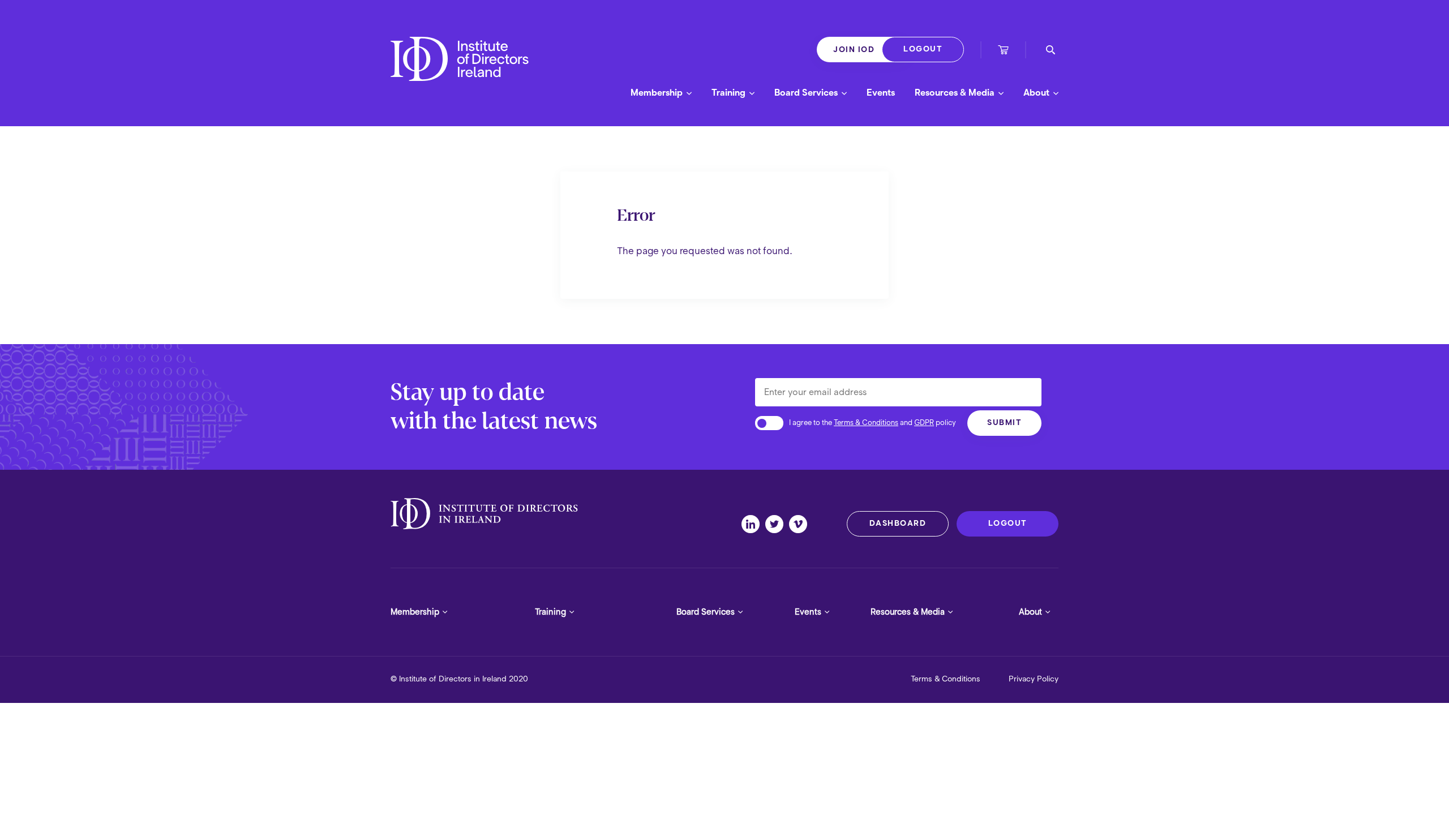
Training (729, 92)
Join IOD (853, 49)
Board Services (807, 92)
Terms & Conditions (866, 422)
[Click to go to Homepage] (484, 514)
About (1037, 92)
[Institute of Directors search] (1050, 50)
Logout (922, 49)
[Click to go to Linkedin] (753, 524)
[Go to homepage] (460, 69)
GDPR (924, 422)
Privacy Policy (1033, 679)
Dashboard (898, 523)
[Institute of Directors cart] (1003, 51)
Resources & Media (956, 92)
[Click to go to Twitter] (777, 524)
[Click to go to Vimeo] (801, 524)
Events (881, 92)
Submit (1004, 422)
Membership (658, 92)
